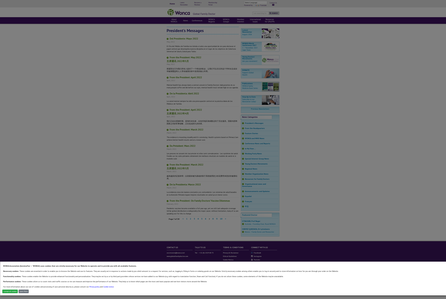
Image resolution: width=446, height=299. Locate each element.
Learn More (24, 291)
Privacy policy (94, 287)
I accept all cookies (10, 291)
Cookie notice (108, 287)
